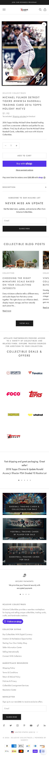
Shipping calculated (20, 116)
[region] (24, 582)
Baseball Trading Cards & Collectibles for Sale (24, 508)
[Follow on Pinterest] (24, 725)
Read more (7, 310)
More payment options (24, 170)
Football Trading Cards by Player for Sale (24, 533)
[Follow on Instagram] (17, 725)
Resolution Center (9, 689)
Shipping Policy (9, 668)
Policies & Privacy (10, 681)
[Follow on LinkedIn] (44, 725)
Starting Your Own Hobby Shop (15, 643)
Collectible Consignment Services (16, 685)
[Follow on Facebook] (4, 725)
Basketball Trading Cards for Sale (24, 558)
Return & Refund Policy (11, 676)
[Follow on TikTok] (38, 725)
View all (25, 323)
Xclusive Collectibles (14, 93)
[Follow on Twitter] (10, 725)
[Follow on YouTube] (31, 725)
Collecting (9, 273)
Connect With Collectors (12, 656)
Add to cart (24, 155)
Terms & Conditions (10, 672)
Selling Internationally (11, 651)
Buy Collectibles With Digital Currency (17, 634)
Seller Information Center (12, 647)
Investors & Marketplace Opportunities (17, 638)
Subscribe (24, 228)
